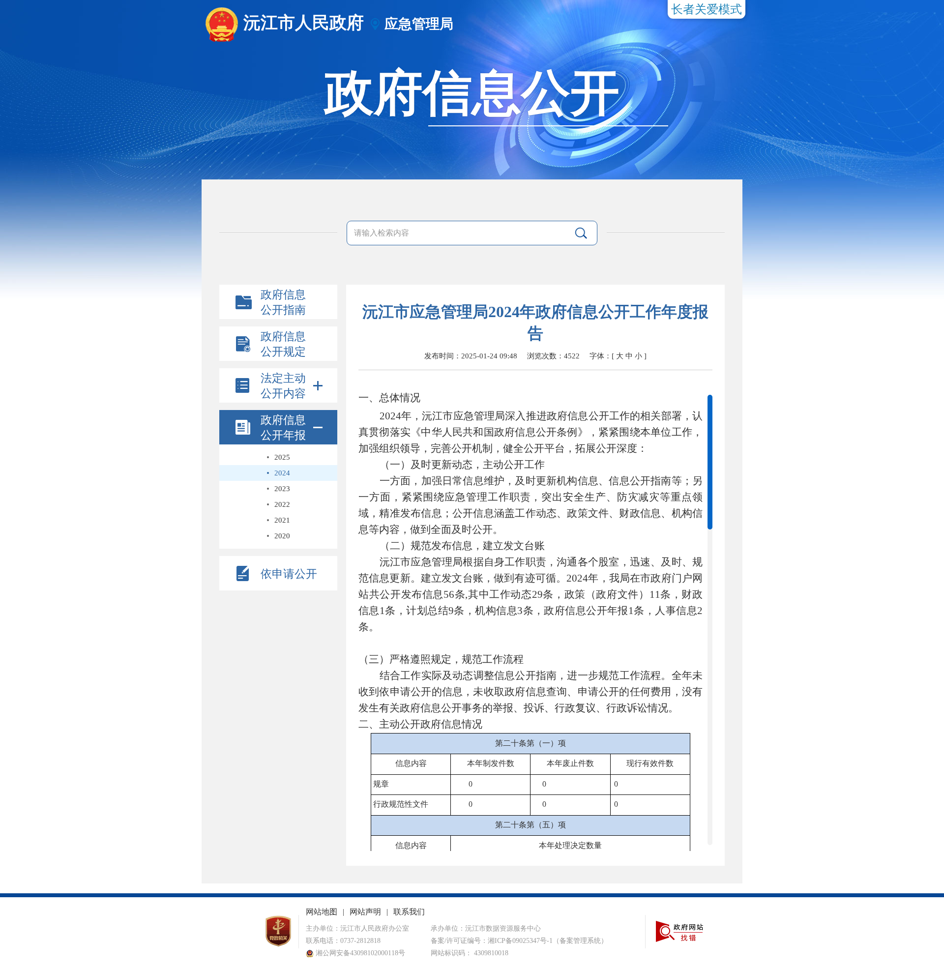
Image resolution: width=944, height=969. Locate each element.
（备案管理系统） (580, 940)
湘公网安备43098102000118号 (359, 953)
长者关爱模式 (706, 9)
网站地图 (321, 912)
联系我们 (409, 912)
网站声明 (365, 912)
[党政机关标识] (278, 944)
